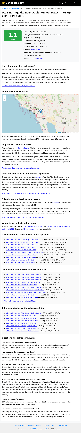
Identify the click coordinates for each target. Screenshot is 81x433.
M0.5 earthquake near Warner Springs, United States (24, 252)
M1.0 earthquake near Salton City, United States (23, 239)
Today (61, 3)
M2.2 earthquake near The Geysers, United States (23, 277)
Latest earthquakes (20, 425)
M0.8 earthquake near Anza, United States (21, 245)
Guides (76, 3)
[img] (40, 113)
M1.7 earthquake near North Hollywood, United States (25, 290)
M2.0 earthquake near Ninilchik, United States (22, 297)
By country (46, 425)
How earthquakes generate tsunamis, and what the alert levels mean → (27, 193)
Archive (38, 425)
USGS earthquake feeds (39, 429)
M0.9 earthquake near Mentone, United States (22, 321)
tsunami (38, 177)
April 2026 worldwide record (32, 226)
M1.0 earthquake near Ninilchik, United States (22, 318)
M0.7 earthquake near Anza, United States (21, 255)
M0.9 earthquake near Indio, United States (21, 262)
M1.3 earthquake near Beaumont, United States (22, 331)
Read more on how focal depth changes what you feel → (21, 168)
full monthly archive (30, 229)
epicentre (55, 202)
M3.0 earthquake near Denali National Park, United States (26, 292)
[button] (40, 111)
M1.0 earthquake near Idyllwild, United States (22, 323)
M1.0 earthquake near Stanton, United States (22, 328)
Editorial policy (62, 425)
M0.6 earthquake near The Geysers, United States (23, 287)
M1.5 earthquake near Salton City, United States (23, 242)
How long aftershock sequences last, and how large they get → (24, 217)
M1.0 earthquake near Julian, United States (21, 257)
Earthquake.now (15, 2)
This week (31, 425)
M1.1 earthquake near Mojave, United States (21, 285)
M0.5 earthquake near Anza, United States (21, 247)
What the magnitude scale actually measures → (18, 86)
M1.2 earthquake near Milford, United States (21, 326)
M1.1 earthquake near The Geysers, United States (23, 274)
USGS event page (36, 58)
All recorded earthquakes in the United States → (21, 301)
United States (16, 8)
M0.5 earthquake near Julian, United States (21, 250)
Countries (68, 3)
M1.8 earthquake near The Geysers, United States (23, 280)
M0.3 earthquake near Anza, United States (21, 260)
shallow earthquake (23, 148)
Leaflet (59, 132)
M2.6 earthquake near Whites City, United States (23, 282)
